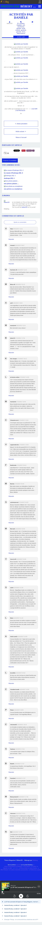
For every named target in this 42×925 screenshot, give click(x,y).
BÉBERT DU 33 (21, 6)
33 (18, 23)
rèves (23, 32)
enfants (18, 30)
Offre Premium (4, 870)
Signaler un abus (8, 868)
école (23, 28)
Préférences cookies (35, 870)
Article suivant (20, 131)
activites (21, 23)
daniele (19, 28)
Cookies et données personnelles (19, 870)
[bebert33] (7, 203)
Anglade (19, 25)
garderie (23, 30)
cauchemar (20, 27)
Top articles (27, 866)
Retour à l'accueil (21, 137)
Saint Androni (21, 33)
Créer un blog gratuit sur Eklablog (13, 866)
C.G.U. (16, 868)
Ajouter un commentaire (20, 222)
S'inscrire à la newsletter (10, 160)
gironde (18, 32)
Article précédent (22, 123)
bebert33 (24, 207)
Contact (34, 866)
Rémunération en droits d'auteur (28, 868)
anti (24, 25)
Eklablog (35, 860)
